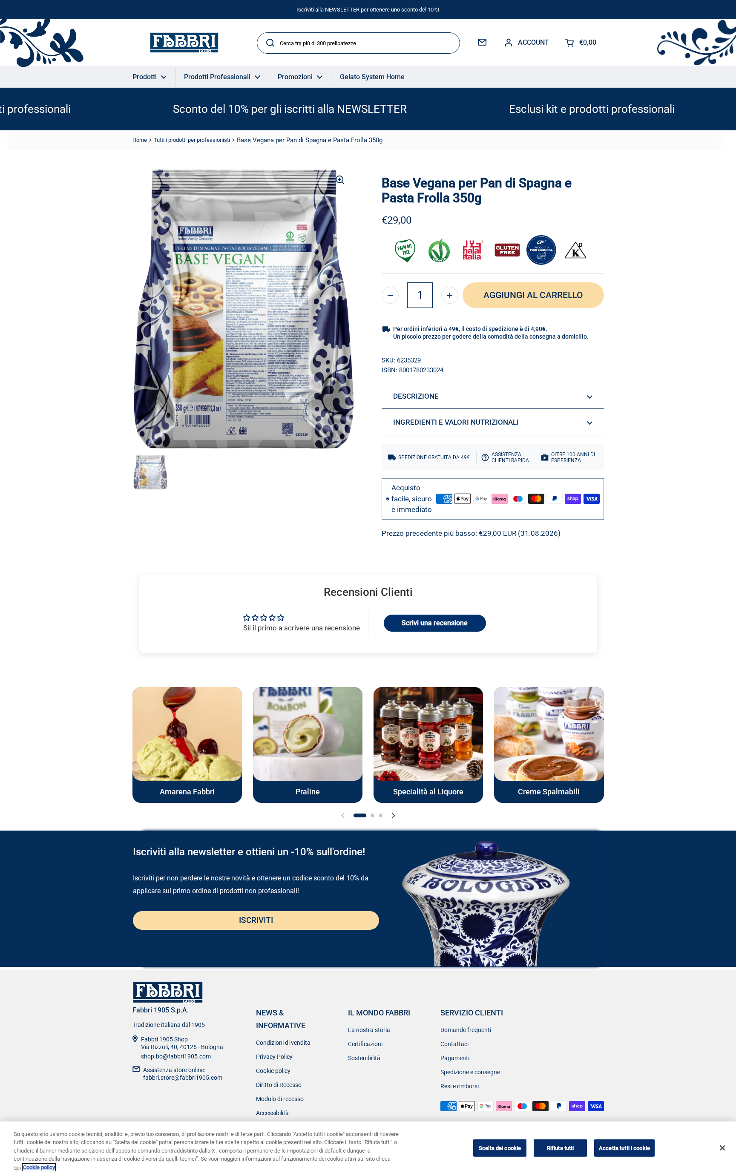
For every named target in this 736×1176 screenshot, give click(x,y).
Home (139, 140)
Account (533, 42)
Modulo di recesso (280, 1098)
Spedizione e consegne (470, 1072)
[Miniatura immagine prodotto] (150, 472)
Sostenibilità (364, 1058)
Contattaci (454, 1044)
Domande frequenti (465, 1029)
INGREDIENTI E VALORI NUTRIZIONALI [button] (456, 422)
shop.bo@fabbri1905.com (176, 1056)
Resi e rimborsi (459, 1086)
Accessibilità (272, 1113)
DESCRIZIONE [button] (416, 396)
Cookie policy (273, 1070)
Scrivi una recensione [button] (435, 623)
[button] (390, 295)
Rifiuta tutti (560, 1148)
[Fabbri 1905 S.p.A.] (184, 42)
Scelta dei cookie (500, 1148)
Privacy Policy (274, 1056)
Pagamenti (454, 1058)
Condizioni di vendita (283, 1042)
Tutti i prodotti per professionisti (192, 140)
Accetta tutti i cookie (624, 1148)
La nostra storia (369, 1029)
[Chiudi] (722, 1148)
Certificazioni (365, 1044)
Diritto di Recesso (279, 1084)
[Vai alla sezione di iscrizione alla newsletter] (482, 42)
